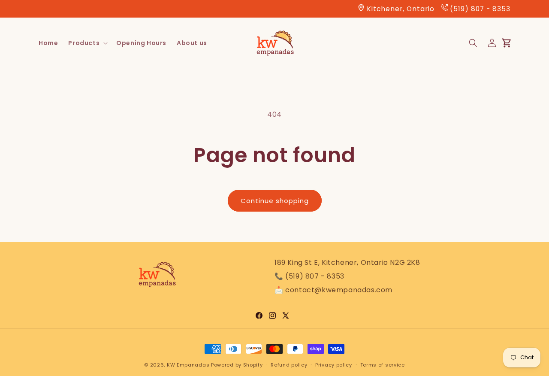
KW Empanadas (188, 364)
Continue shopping (275, 200)
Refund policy (289, 364)
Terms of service (382, 364)
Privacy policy (333, 364)
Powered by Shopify (237, 364)
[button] (87, 43)
